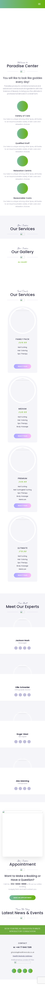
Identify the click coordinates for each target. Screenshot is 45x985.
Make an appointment (23, 898)
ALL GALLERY (22, 262)
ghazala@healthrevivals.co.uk (22, 952)
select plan (22, 366)
